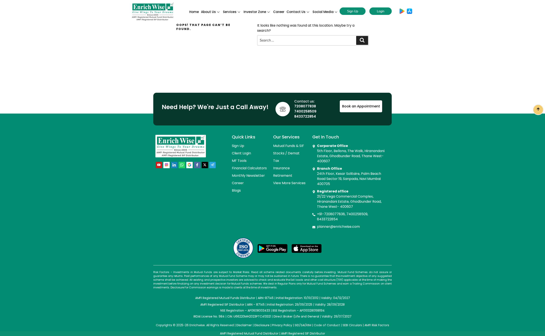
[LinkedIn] (174, 165)
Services (230, 12)
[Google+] (189, 165)
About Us (208, 12)
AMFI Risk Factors (376, 325)
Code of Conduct (327, 325)
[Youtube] (159, 165)
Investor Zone (255, 12)
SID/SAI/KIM (303, 325)
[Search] (362, 40)
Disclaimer (244, 325)
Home (194, 12)
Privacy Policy (282, 325)
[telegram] (212, 165)
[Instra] (166, 165)
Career (278, 12)
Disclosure (262, 325)
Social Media (323, 12)
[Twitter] (205, 165)
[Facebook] (197, 165)
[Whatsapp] (182, 165)
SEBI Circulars (352, 325)
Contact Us (296, 12)
